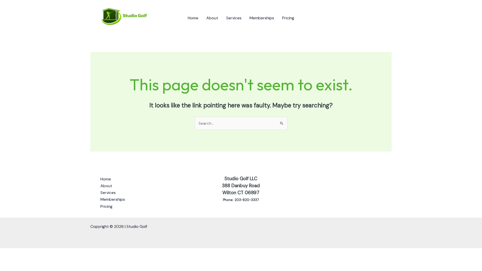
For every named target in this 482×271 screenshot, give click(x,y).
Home (193, 18)
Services (234, 18)
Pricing (288, 18)
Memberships (262, 18)
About (212, 18)
